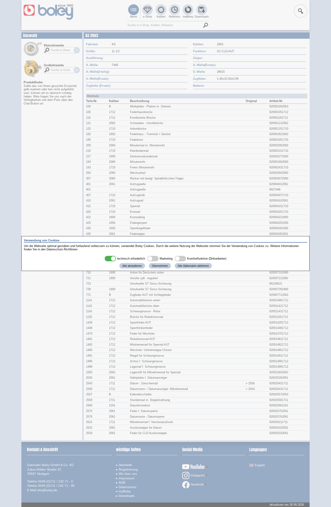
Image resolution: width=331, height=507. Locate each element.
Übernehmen (160, 265)
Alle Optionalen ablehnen (193, 265)
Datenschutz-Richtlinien (62, 249)
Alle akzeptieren (132, 265)
